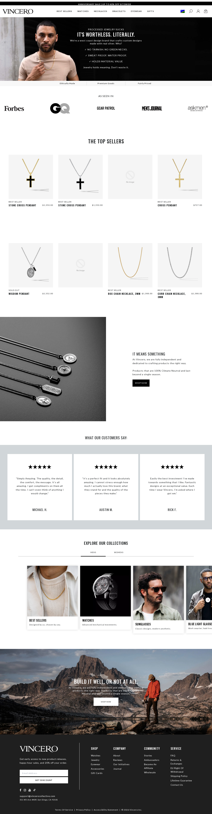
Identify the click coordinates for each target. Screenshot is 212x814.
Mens (93, 552)
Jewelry (95, 760)
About (116, 755)
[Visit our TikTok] (34, 789)
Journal (117, 768)
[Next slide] (208, 600)
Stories (148, 755)
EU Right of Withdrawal (177, 770)
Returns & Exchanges (176, 762)
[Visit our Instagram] (25, 790)
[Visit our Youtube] (29, 790)
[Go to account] (198, 11)
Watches (95, 755)
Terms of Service (64, 810)
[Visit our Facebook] (21, 790)
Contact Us (177, 785)
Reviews (117, 760)
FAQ (173, 755)
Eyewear (95, 764)
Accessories (97, 768)
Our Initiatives (121, 764)
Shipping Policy (179, 776)
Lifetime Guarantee (181, 780)
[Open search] (191, 11)
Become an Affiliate (150, 766)
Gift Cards (97, 773)
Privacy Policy (83, 810)
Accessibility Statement (106, 810)
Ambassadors (151, 760)
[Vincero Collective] (18, 10)
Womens (118, 552)
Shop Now (141, 383)
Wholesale (150, 772)
